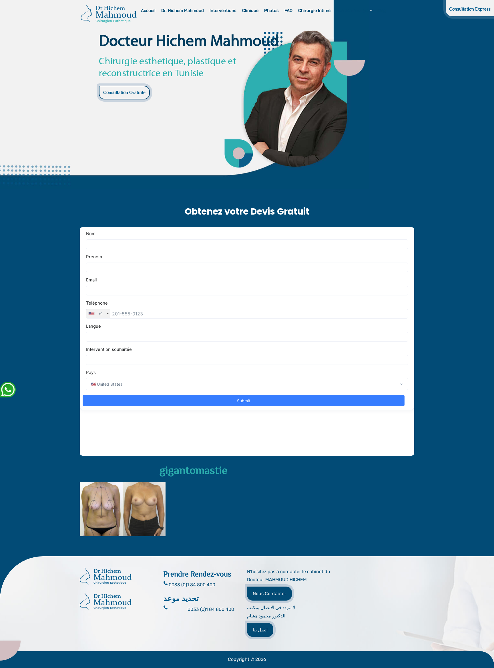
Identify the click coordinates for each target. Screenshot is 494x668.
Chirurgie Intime (314, 10)
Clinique (250, 10)
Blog (381, 10)
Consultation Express (470, 9)
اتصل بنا (260, 630)
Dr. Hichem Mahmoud (182, 10)
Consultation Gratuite (124, 92)
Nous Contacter (269, 593)
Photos (271, 10)
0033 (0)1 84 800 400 (211, 609)
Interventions (223, 10)
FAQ (288, 10)
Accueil (148, 10)
